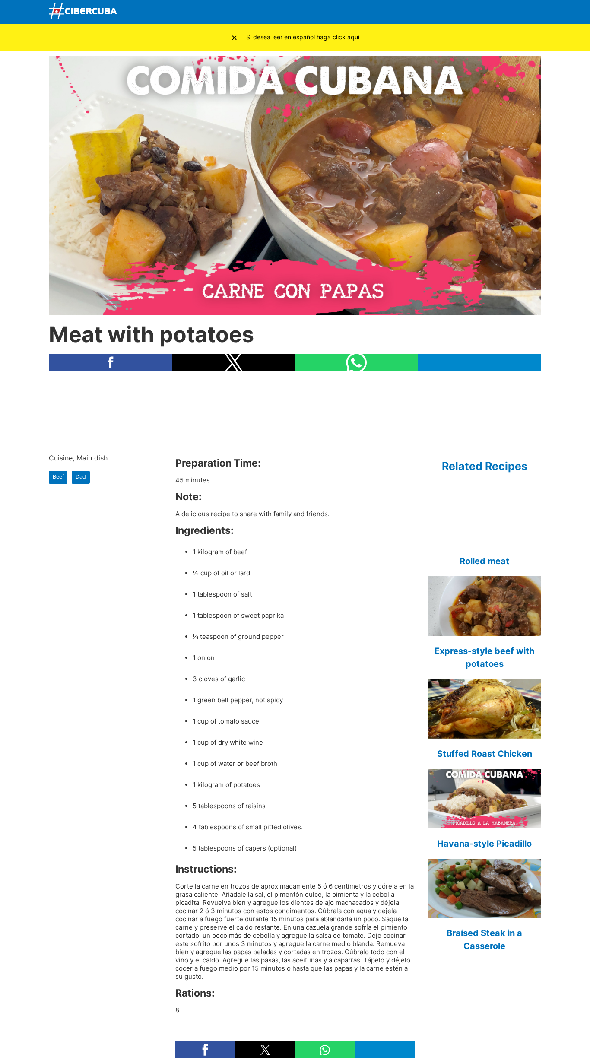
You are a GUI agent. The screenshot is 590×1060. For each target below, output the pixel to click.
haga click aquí (338, 37)
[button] (110, 362)
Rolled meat (484, 561)
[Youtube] (491, 12)
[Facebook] (451, 12)
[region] (295, 411)
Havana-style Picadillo (484, 843)
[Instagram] (532, 12)
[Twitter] (471, 12)
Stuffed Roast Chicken (484, 754)
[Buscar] (431, 11)
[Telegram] (512, 12)
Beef (58, 476)
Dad (81, 476)
